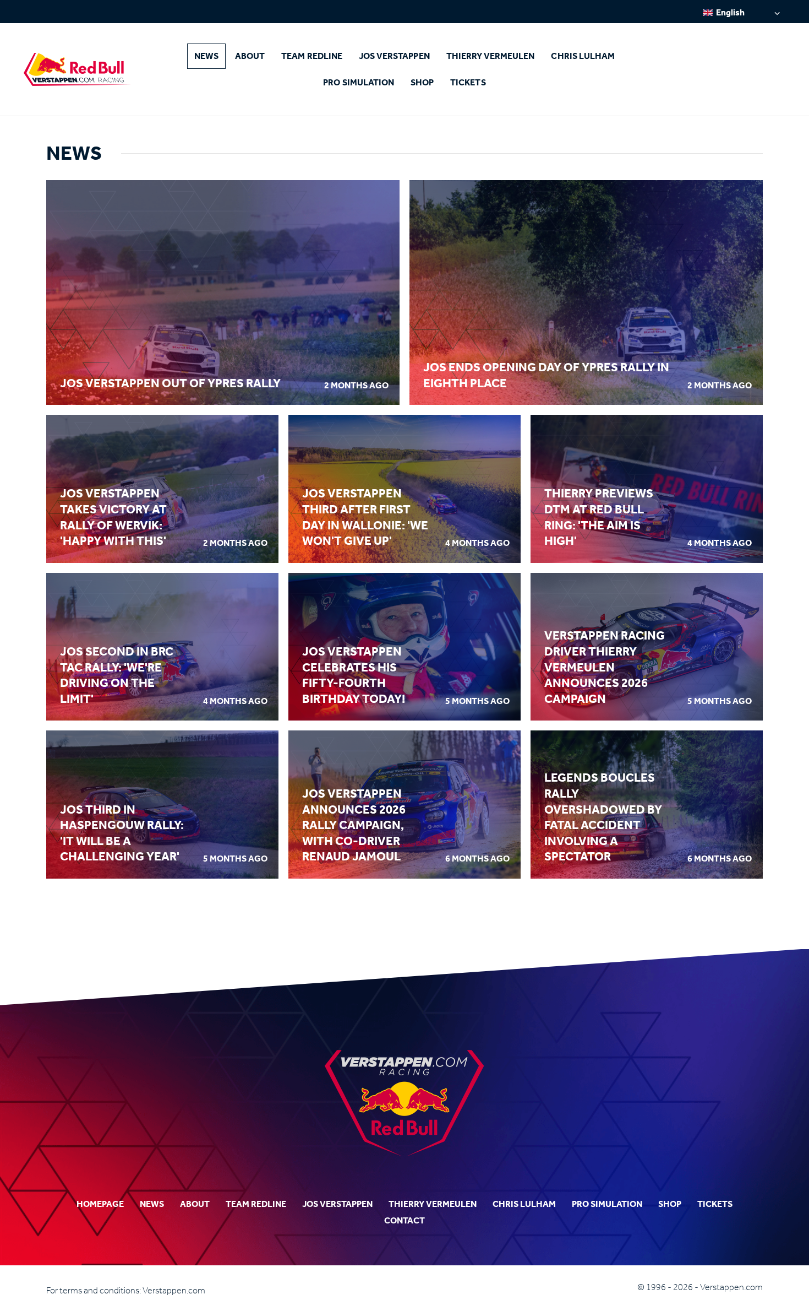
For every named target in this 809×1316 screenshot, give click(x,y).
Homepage (100, 1204)
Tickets (467, 82)
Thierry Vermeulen (490, 56)
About (250, 56)
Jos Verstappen (394, 56)
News (206, 56)
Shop (422, 82)
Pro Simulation (358, 82)
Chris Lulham (583, 56)
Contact (404, 1220)
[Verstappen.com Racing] (77, 69)
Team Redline (311, 56)
